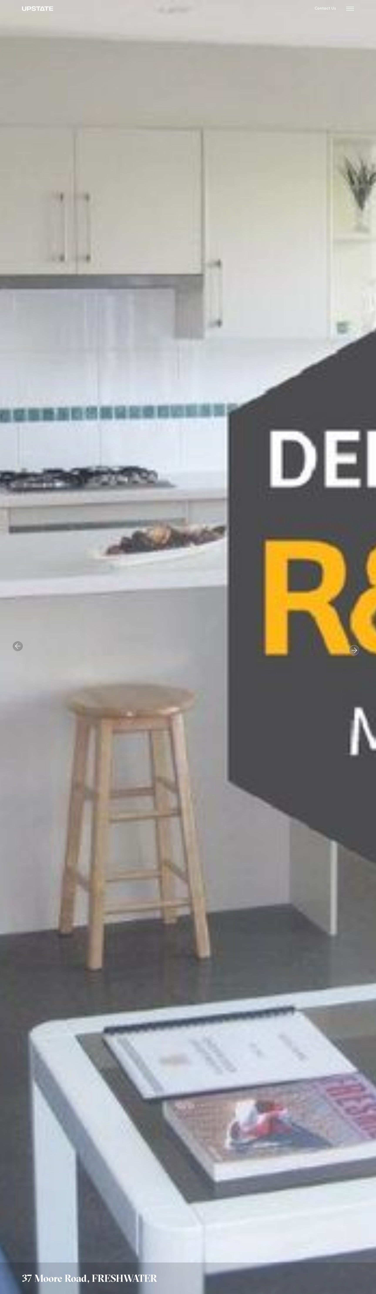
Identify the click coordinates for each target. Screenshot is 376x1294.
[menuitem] (325, 8)
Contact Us (325, 9)
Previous (21, 649)
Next (351, 647)
